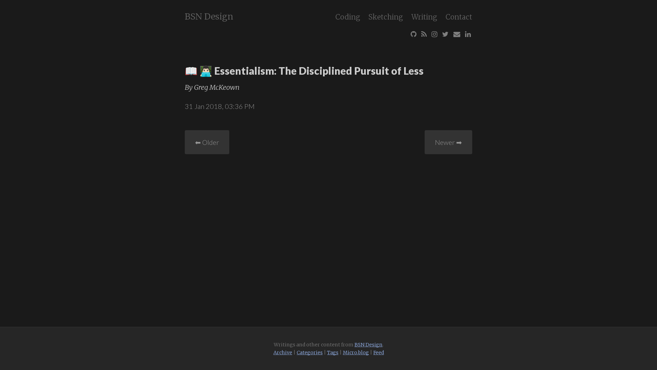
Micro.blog (356, 352)
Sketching (386, 17)
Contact (459, 17)
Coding (347, 17)
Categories (310, 352)
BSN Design (209, 16)
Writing (424, 17)
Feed (378, 352)
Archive (282, 352)
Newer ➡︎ (448, 142)
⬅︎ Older (207, 142)
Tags (332, 352)
